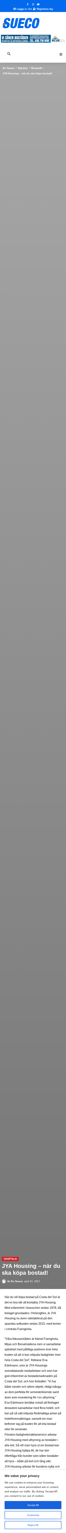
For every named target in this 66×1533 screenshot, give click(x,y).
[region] (33, 1501)
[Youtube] (38, 4)
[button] (61, 54)
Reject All (33, 1525)
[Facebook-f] (27, 4)
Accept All (33, 1505)
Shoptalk (36, 68)
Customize (33, 1515)
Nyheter (23, 68)
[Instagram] (33, 4)
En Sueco (9, 68)
